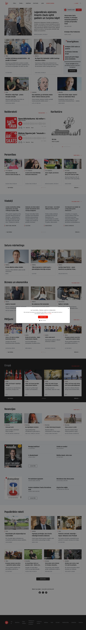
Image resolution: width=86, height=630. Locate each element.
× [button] (68, 308)
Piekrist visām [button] (43, 317)
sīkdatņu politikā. (48, 313)
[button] (43, 320)
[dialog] (43, 315)
